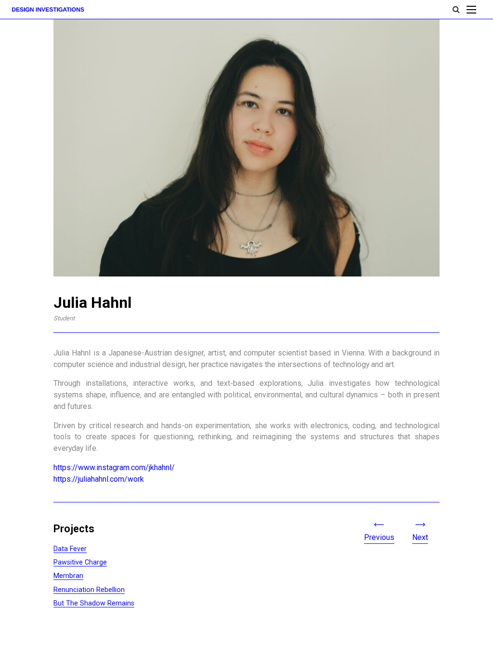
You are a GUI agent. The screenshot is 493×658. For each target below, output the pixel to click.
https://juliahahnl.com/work (98, 479)
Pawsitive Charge (80, 562)
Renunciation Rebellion (89, 589)
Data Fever (70, 549)
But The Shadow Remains (93, 603)
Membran (68, 575)
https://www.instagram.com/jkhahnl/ (114, 467)
